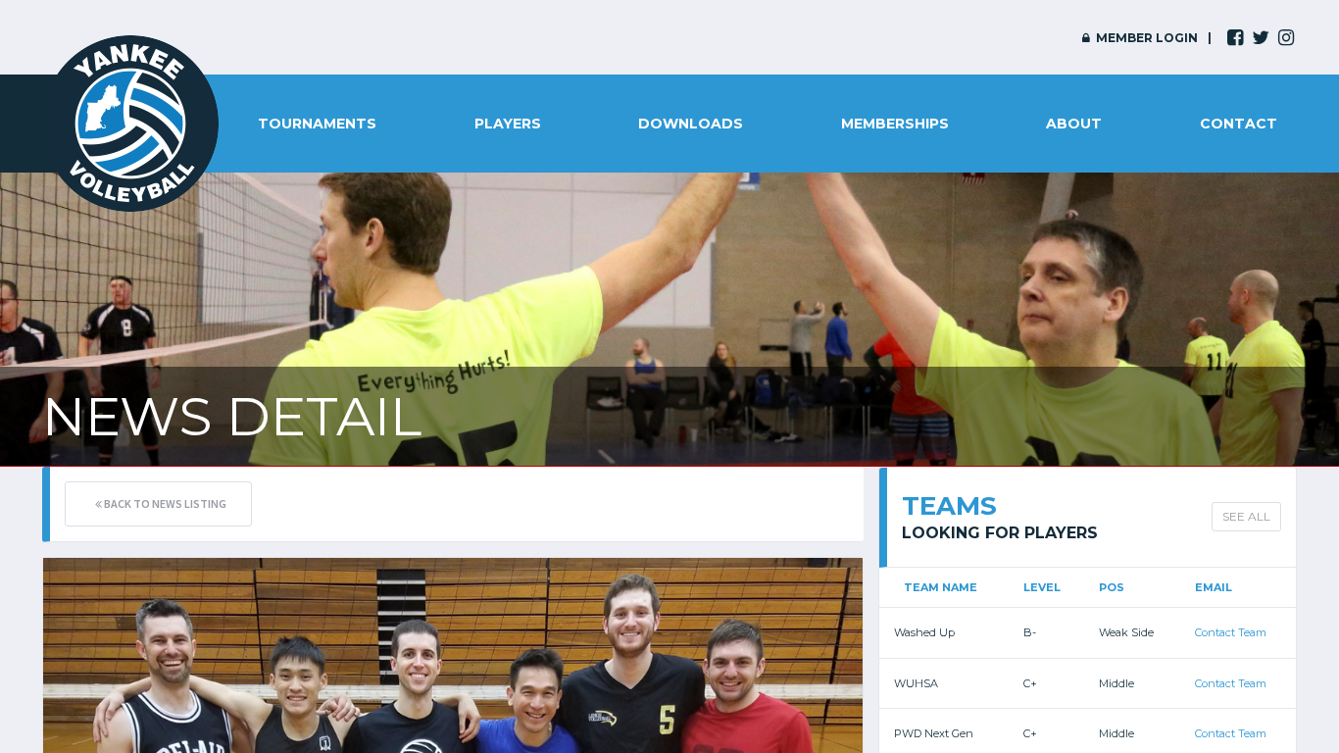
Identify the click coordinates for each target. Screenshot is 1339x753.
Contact (1238, 123)
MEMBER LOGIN (1145, 37)
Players (507, 123)
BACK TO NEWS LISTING (164, 503)
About (1074, 123)
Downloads (690, 123)
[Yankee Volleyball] (130, 123)
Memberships (895, 123)
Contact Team (1230, 632)
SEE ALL (1246, 516)
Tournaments (317, 123)
